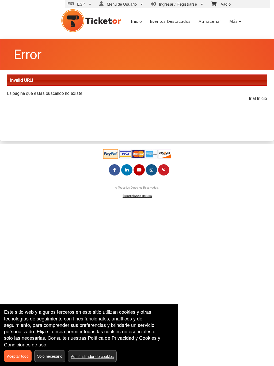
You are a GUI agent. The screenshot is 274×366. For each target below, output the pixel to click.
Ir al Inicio (258, 98)
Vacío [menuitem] (223, 4)
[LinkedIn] (127, 170)
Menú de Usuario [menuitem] (121, 4)
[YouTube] (139, 170)
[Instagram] (151, 170)
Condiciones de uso (137, 195)
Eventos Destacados (170, 21)
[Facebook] (114, 170)
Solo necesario (49, 356)
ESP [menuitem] (80, 4)
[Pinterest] (164, 170)
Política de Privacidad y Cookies (122, 337)
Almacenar (210, 21)
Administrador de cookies (92, 356)
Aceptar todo (18, 356)
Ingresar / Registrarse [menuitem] (177, 4)
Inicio (136, 21)
